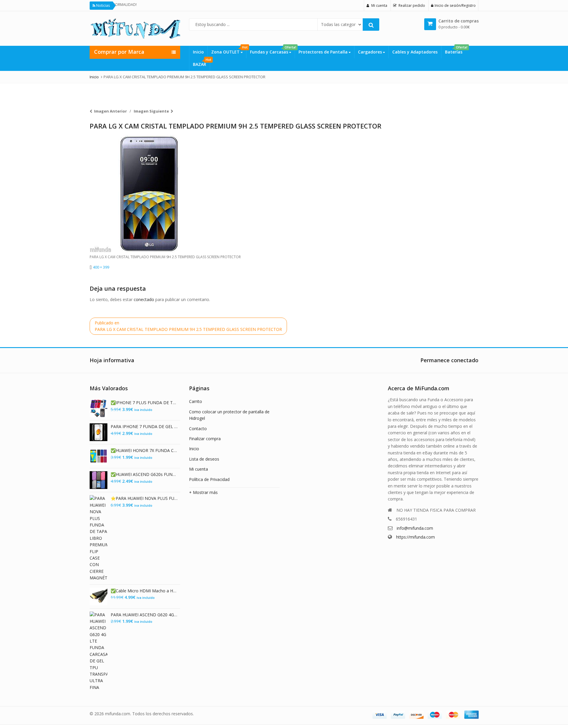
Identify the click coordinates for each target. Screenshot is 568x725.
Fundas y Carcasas (272, 50)
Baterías (455, 50)
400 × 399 (101, 267)
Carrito (195, 401)
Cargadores (370, 52)
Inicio (198, 52)
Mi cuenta (198, 469)
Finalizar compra (205, 438)
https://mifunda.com (415, 537)
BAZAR (201, 62)
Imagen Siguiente (151, 111)
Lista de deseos (204, 459)
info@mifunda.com (415, 528)
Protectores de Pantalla (323, 52)
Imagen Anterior (110, 111)
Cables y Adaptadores (415, 52)
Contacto (198, 428)
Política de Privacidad (209, 479)
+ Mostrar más (203, 492)
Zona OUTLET (228, 50)
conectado (144, 299)
